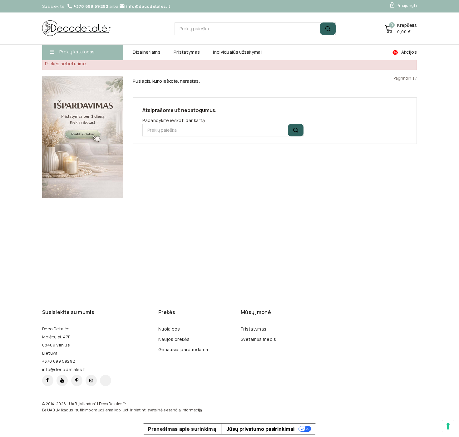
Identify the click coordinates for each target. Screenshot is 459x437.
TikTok (105, 380)
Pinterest (76, 380)
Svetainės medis (258, 339)
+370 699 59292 (90, 6)
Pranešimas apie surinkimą (182, 429)
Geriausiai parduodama (183, 349)
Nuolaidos (169, 329)
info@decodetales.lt (148, 6)
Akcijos (409, 52)
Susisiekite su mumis (68, 312)
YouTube (62, 380)
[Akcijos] (82, 137)
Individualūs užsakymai (237, 52)
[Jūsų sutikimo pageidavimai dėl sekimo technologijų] (448, 426)
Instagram (91, 380)
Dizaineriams (146, 52)
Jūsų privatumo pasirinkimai (260, 429)
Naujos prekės (174, 339)
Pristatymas (187, 52)
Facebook (47, 380)
